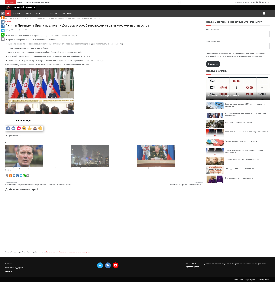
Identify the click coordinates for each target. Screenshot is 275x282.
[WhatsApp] (3, 35)
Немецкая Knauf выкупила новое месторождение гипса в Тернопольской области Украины (38, 185)
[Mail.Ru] (3, 26)
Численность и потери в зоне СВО (224, 95)
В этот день (41, 13)
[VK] (3, 22)
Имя (212, 29)
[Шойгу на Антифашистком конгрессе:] (169, 156)
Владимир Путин (263, 279)
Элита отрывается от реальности (239, 178)
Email (213, 41)
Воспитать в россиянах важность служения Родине (246, 132)
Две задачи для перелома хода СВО (240, 169)
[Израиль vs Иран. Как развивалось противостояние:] (103, 156)
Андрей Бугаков (12, 30)
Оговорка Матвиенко (25, 2)
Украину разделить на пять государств (241, 141)
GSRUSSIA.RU (196, 264)
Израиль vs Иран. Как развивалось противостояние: (90, 168)
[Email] (3, 39)
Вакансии (8, 264)
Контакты (8, 271)
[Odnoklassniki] (3, 17)
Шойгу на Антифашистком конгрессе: (150, 168)
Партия (53, 13)
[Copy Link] (3, 13)
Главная (16, 13)
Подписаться (213, 64)
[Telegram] (3, 30)
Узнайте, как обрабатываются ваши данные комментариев (68, 252)
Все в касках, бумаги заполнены (238, 123)
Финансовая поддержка (14, 268)
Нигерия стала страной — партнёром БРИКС (186, 185)
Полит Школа (67, 13)
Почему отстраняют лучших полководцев (242, 159)
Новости (28, 13)
